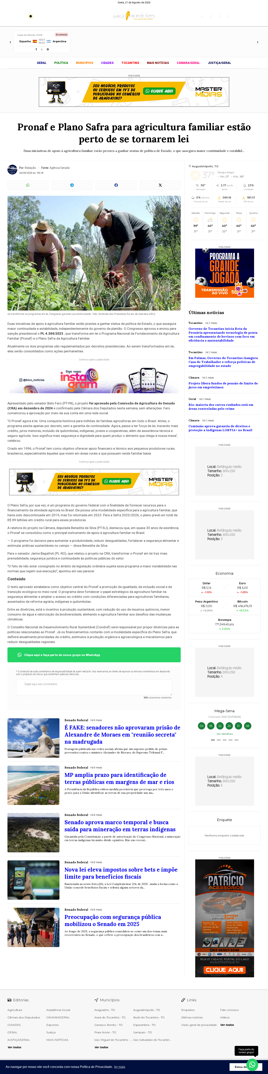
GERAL (41, 63)
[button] (213, 740)
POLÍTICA (61, 63)
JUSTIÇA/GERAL (219, 63)
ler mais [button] (119, 1066)
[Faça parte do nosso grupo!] (252, 1064)
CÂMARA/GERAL (188, 63)
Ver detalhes (225, 733)
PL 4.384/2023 (51, 333)
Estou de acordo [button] (246, 1066)
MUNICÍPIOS (84, 63)
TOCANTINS (130, 63)
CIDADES (107, 63)
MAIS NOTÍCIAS (158, 63)
